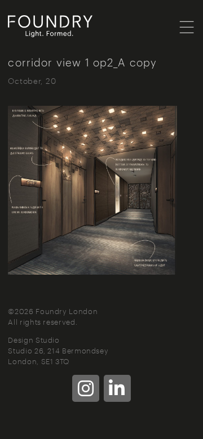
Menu (187, 26)
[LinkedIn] (117, 388)
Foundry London (64, 26)
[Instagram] (85, 388)
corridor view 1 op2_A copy (82, 62)
